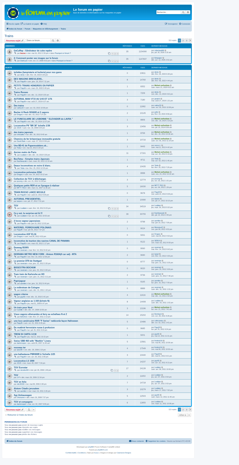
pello (156, 112)
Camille (20, 310)
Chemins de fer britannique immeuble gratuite (37, 139)
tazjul (156, 254)
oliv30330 (20, 384)
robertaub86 (159, 50)
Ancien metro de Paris (25, 152)
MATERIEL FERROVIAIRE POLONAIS (32, 227)
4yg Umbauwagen (23, 395)
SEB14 (157, 241)
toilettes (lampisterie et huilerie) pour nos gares (38, 72)
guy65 (22, 297)
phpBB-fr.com (103, 450)
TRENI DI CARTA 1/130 (25, 334)
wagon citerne (21, 294)
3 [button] (186, 40)
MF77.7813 (21, 188)
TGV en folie (20, 382)
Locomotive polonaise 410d (28, 172)
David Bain (21, 141)
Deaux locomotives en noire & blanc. (32, 165)
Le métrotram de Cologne (27, 287)
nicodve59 (24, 370)
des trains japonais (23, 132)
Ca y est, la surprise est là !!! (28, 213)
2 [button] (183, 40)
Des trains (19, 105)
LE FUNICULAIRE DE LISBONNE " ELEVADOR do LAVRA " (43, 119)
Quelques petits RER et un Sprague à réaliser (36, 185)
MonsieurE (158, 227)
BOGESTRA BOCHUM (25, 267)
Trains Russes (21, 92)
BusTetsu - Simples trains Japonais (31, 159)
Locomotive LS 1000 (24, 361)
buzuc (23, 53)
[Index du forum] (39, 12)
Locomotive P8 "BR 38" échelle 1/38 (32, 125)
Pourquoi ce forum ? (63, 53)
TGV (16, 205)
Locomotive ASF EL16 (25, 234)
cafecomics (159, 321)
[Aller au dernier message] (166, 50)
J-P (18, 377)
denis (22, 75)
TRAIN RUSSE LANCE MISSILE (29, 192)
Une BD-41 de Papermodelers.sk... (31, 145)
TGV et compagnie (23, 402)
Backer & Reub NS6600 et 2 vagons (31, 112)
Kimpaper (158, 58)
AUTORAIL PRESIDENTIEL (27, 199)
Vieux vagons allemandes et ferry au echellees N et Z (40, 314)
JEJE (19, 128)
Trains (9, 36)
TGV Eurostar (20, 367)
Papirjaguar (20, 281)
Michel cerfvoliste (161, 85)
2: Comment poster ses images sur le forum (36, 58)
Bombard (158, 314)
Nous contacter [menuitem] (138, 441)
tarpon (19, 201)
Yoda (19, 148)
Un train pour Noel (23, 307)
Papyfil (23, 81)
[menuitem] (29, 24)
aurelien (157, 221)
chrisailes (20, 134)
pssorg (19, 181)
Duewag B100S (21, 247)
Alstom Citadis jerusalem (26, 388)
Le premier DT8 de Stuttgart (28, 261)
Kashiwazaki (22, 161)
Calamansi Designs (124, 453)
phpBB (90, 447)
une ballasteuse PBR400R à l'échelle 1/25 (34, 354)
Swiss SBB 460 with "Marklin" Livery (32, 341)
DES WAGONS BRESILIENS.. (28, 79)
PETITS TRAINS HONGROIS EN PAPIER (34, 85)
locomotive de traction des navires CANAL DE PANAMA (42, 241)
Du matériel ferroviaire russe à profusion (34, 327)
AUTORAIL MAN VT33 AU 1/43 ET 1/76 (33, 99)
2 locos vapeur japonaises (27, 221)
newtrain (23, 250)
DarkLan (23, 61)
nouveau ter (20, 347)
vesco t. (157, 145)
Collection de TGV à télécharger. (30, 179)
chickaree (21, 397)
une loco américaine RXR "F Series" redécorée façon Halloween (46, 321)
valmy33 (20, 108)
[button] (190, 40)
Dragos (20, 114)
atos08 (19, 350)
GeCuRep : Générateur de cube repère (33, 50)
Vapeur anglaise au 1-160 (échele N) (31, 301)
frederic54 (158, 341)
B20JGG (23, 317)
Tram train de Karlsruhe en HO (29, 274)
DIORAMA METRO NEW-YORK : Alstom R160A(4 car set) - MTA (45, 254)
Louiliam (23, 155)
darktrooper (21, 343)
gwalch (157, 99)
